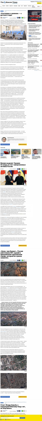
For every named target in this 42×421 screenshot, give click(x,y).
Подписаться (21, 214)
